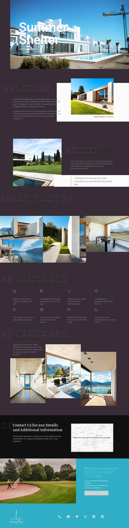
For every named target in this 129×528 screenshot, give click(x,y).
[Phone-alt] (60, 516)
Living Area (17, 314)
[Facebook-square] (94, 516)
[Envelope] (68, 516)
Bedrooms (71, 314)
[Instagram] (85, 516)
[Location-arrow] (77, 516)
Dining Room (45, 314)
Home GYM (44, 296)
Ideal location (100, 296)
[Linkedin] (102, 516)
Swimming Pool (73, 296)
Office (15, 296)
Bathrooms (99, 314)
